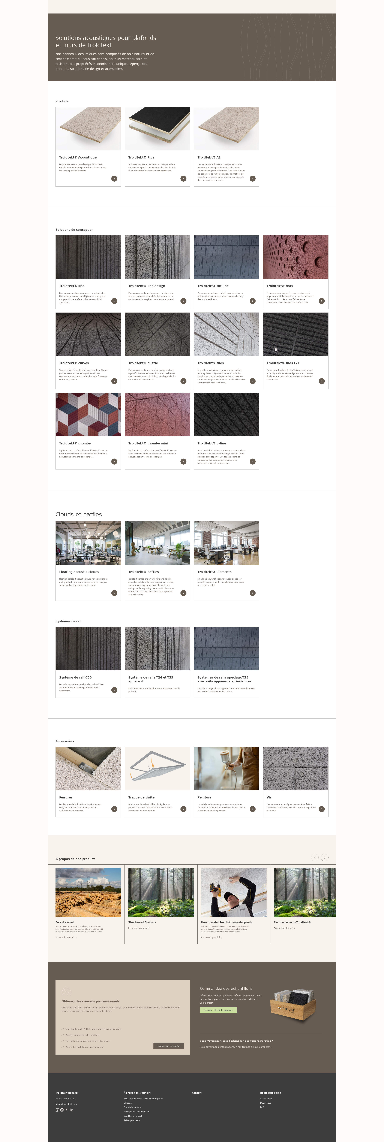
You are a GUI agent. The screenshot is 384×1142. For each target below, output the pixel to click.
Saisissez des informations (218, 1010)
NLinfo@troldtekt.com (66, 1104)
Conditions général (133, 1115)
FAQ (262, 1107)
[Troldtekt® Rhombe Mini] (157, 414)
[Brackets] (88, 768)
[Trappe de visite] (157, 768)
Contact (196, 1092)
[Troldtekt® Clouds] (88, 543)
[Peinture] (226, 768)
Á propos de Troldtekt (137, 1092)
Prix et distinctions (132, 1107)
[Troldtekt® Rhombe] (88, 414)
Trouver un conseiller (168, 1045)
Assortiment (266, 1098)
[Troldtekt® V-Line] (226, 414)
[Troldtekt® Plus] (157, 128)
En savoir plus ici (65, 937)
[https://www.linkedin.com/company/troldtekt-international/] (71, 1110)
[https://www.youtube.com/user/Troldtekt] (66, 1110)
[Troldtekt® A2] (226, 128)
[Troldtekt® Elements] (226, 543)
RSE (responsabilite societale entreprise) (143, 1098)
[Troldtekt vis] (295, 768)
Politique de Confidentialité (136, 1111)
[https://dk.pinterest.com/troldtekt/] (62, 1110)
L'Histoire (128, 1102)
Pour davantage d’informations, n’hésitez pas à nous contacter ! (235, 1046)
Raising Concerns (132, 1120)
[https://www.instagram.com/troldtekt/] (57, 1110)
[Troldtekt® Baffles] (157, 543)
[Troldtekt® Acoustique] (88, 128)
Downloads (265, 1102)
